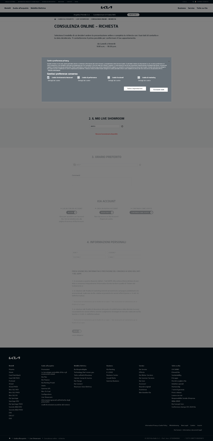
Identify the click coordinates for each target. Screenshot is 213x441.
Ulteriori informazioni (54, 70)
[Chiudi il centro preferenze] (169, 61)
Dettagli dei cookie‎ (54, 80)
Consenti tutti (158, 89)
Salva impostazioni (135, 88)
